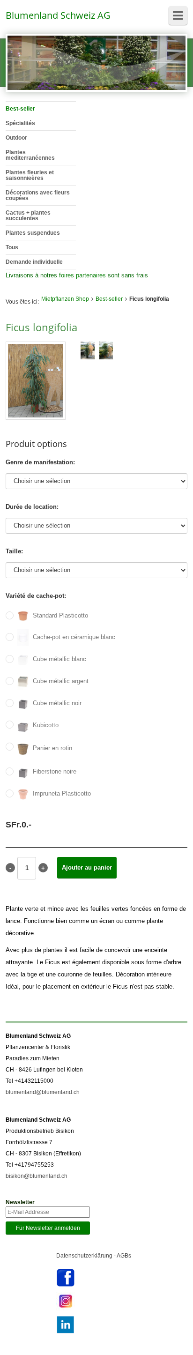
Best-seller (109, 299)
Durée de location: (32, 506)
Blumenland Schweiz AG (58, 15)
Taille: (14, 551)
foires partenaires (82, 275)
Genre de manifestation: (40, 462)
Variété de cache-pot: (36, 595)
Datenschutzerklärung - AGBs (93, 1255)
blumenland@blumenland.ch (43, 1092)
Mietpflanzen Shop (65, 299)
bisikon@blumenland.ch (36, 1176)
